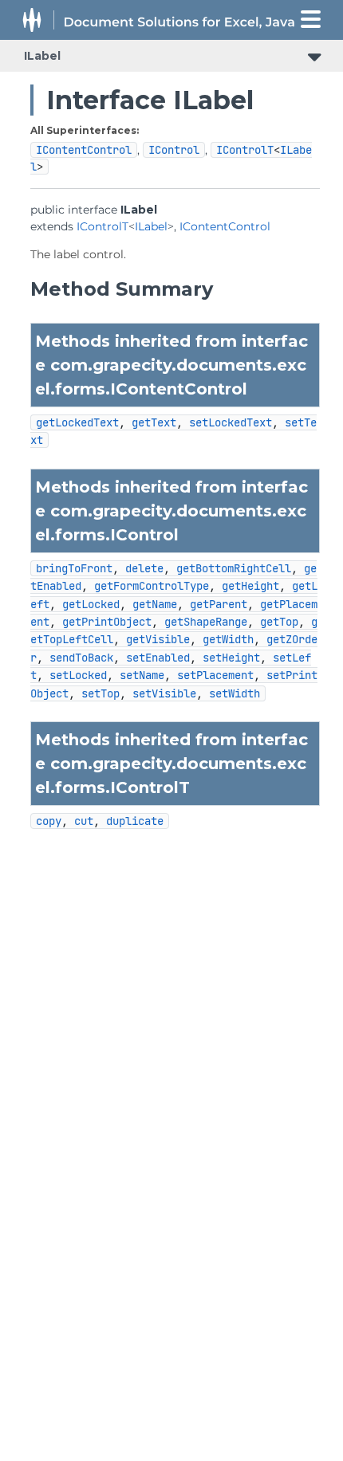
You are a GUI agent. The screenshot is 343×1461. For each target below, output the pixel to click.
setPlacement (215, 675)
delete (144, 568)
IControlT (245, 150)
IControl (173, 150)
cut (83, 821)
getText (154, 422)
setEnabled (158, 657)
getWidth (228, 639)
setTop (100, 693)
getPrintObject (107, 622)
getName (154, 604)
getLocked (91, 604)
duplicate (135, 821)
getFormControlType (151, 586)
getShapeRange (205, 622)
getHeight (250, 586)
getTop (279, 622)
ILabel (42, 56)
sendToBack (81, 657)
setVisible (164, 693)
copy (48, 821)
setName (142, 675)
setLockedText (230, 422)
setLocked (78, 675)
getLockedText (77, 422)
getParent (218, 604)
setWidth (234, 693)
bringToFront (74, 568)
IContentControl (84, 150)
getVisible (158, 639)
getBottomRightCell (233, 568)
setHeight (231, 657)
